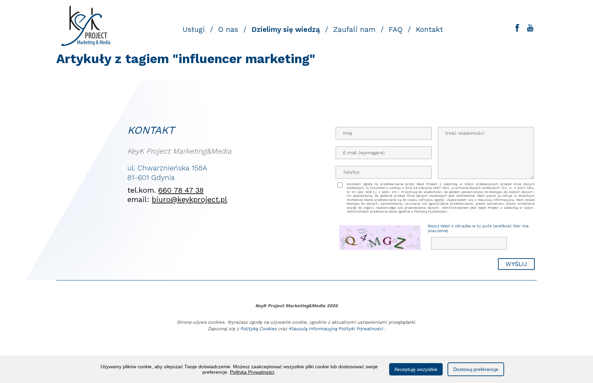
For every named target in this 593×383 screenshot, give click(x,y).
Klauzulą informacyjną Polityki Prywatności (336, 328)
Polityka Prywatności (252, 372)
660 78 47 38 (181, 190)
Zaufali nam (354, 29)
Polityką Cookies (258, 328)
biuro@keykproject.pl (189, 199)
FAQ (396, 29)
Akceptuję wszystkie (416, 369)
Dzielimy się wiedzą (286, 29)
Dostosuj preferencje (475, 369)
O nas (228, 29)
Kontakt (429, 29)
